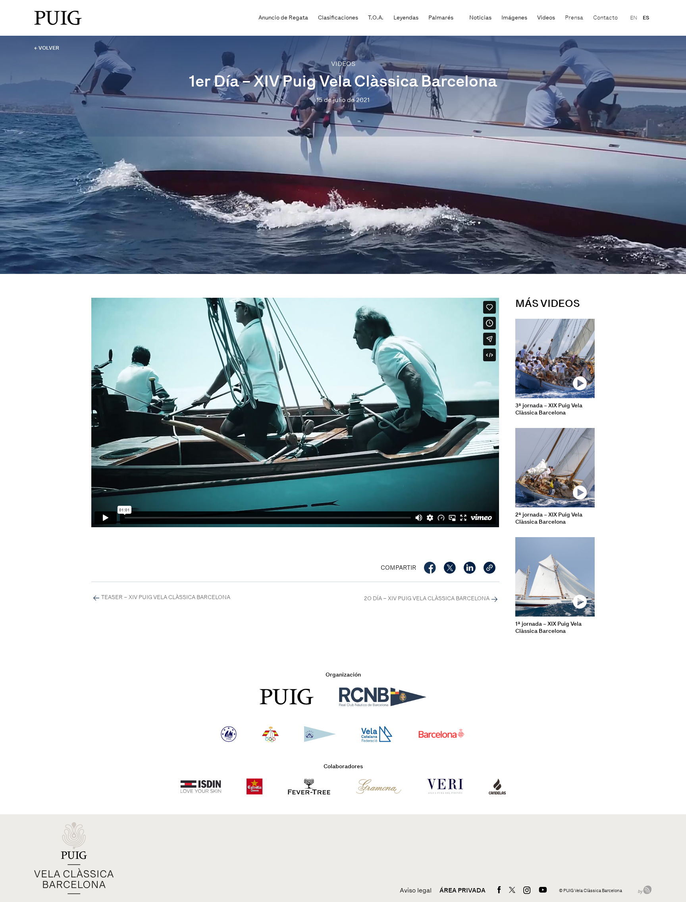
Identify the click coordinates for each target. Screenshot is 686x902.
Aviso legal (416, 890)
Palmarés (440, 17)
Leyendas (405, 17)
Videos (546, 17)
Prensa (574, 17)
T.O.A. (375, 17)
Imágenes (514, 17)
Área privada (462, 890)
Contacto (605, 17)
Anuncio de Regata (283, 17)
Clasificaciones (338, 17)
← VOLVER (46, 47)
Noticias (480, 17)
